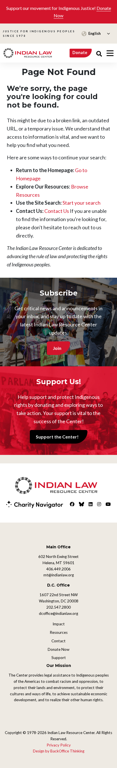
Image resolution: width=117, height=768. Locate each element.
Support (58, 657)
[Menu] (110, 53)
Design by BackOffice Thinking (58, 751)
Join (57, 348)
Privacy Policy (59, 745)
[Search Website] (99, 53)
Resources (59, 632)
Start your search (81, 203)
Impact (59, 624)
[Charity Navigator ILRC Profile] (34, 503)
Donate (79, 52)
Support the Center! (57, 436)
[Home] (27, 53)
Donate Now (58, 649)
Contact (58, 641)
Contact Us (56, 211)
